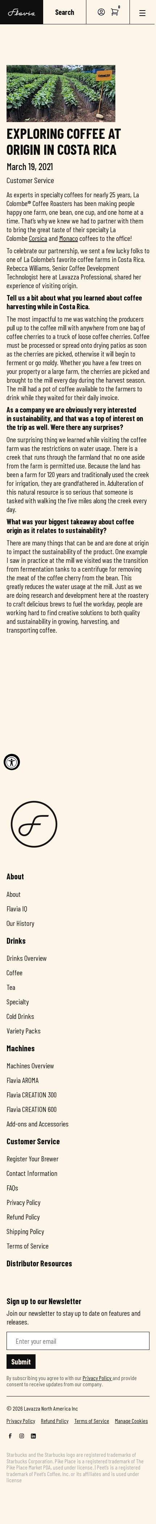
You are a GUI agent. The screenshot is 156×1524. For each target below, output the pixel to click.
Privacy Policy (23, 1202)
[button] (114, 12)
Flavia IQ (17, 908)
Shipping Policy (25, 1231)
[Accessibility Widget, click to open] (12, 762)
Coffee (14, 972)
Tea (11, 987)
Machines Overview (30, 1065)
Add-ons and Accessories (38, 1123)
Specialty (18, 1001)
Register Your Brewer (32, 1158)
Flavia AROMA (22, 1080)
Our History (20, 923)
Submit (21, 1361)
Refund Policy (23, 1216)
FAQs (12, 1187)
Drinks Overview (27, 957)
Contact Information (32, 1173)
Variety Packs (24, 1030)
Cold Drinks (20, 1016)
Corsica (38, 238)
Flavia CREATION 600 (32, 1109)
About (14, 894)
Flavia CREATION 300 (32, 1094)
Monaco (68, 238)
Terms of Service (28, 1245)
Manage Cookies (131, 1421)
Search (64, 12)
